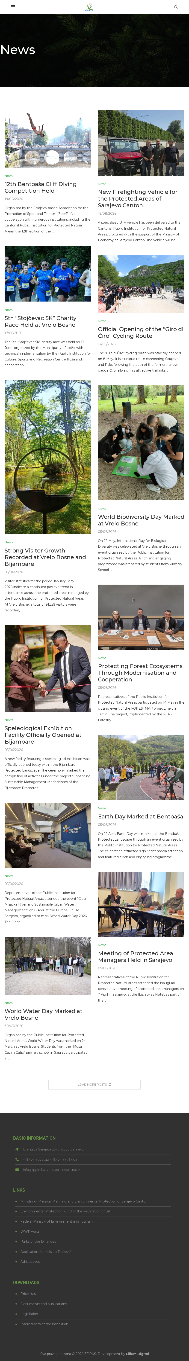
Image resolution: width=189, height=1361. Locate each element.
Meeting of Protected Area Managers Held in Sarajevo (135, 956)
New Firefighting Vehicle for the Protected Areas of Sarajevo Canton (137, 199)
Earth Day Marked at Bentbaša (140, 816)
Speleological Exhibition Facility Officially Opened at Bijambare (43, 735)
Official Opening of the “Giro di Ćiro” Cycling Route (140, 332)
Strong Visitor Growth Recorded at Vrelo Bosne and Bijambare (45, 557)
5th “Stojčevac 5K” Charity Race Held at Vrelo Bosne (40, 321)
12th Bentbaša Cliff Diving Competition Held (41, 187)
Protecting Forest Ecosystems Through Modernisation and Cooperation (140, 673)
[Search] (176, 7)
